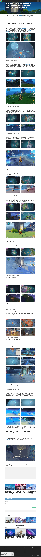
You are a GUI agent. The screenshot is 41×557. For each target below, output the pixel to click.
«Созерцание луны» (10, 305)
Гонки (25, 552)
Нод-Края (20, 15)
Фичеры (16, 552)
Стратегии (25, 551)
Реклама (18, 555)
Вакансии (15, 555)
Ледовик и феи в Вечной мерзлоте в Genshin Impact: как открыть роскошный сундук (31, 525)
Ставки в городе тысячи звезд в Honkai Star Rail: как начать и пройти (31, 537)
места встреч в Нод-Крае (14, 440)
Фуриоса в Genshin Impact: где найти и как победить (9, 524)
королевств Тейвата (9, 18)
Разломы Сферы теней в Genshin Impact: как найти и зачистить (9, 537)
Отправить (34, 507)
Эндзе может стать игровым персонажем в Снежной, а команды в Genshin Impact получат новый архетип (20, 525)
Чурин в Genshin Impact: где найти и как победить (20, 537)
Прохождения (17, 551)
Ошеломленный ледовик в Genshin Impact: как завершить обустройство (31, 492)
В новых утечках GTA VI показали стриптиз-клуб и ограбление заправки (20, 492)
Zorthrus (8, 12)
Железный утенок (28, 64)
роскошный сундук (23, 28)
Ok (12, 554)
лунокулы (8, 439)
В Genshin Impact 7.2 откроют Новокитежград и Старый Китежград (9, 492)
